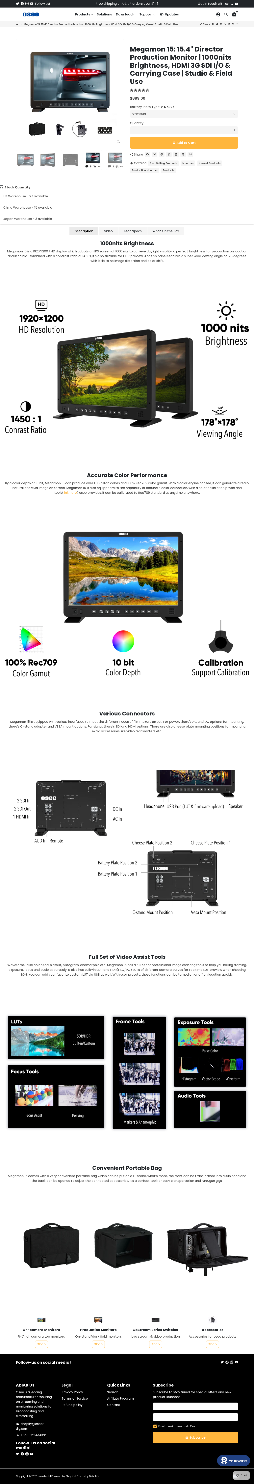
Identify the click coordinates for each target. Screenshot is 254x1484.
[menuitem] (84, 14)
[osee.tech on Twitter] (17, 3)
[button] (140, 90)
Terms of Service (75, 1398)
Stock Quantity (17, 187)
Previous (21, 93)
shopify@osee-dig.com (30, 1426)
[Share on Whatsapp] (225, 24)
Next (118, 93)
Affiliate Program (120, 1398)
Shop (41, 1344)
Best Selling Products (163, 163)
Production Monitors (145, 170)
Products (168, 170)
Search (112, 1392)
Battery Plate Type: (152, 107)
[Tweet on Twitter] (217, 24)
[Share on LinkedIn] (229, 24)
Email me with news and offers (176, 1426)
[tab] (83, 231)
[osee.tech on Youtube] (31, 3)
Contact (113, 1405)
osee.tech (44, 1476)
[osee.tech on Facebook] (22, 3)
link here (70, 492)
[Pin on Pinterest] (221, 24)
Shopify (70, 1476)
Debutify (94, 1476)
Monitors (187, 163)
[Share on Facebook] (213, 24)
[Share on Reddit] (233, 24)
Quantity (136, 123)
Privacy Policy (72, 1392)
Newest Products (209, 163)
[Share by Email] (237, 24)
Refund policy (72, 1405)
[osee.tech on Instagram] (27, 3)
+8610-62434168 (31, 1435)
